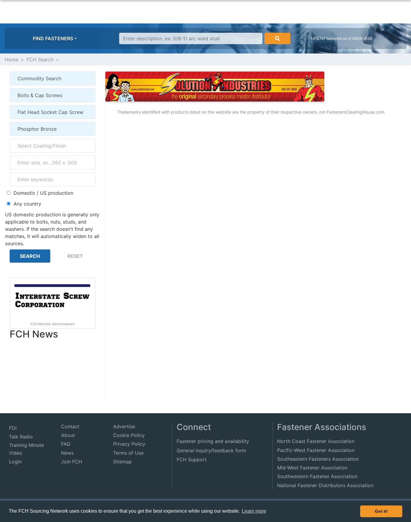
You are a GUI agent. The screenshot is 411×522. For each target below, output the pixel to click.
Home (11, 59)
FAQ (65, 444)
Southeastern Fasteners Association (318, 459)
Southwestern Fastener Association (317, 476)
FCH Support (192, 459)
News (67, 453)
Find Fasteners (53, 38)
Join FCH (71, 462)
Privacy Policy (129, 444)
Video (15, 453)
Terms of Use (128, 453)
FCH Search (40, 59)
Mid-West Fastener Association (312, 468)
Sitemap (122, 462)
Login (15, 462)
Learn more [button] (254, 511)
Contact (70, 426)
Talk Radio (21, 437)
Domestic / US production (43, 193)
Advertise (124, 426)
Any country (27, 204)
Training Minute (26, 445)
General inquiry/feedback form (211, 450)
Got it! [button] (381, 511)
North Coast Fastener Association (315, 441)
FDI (13, 428)
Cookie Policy (129, 435)
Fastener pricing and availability (213, 441)
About (68, 435)
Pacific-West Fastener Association (315, 450)
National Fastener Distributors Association (325, 485)
